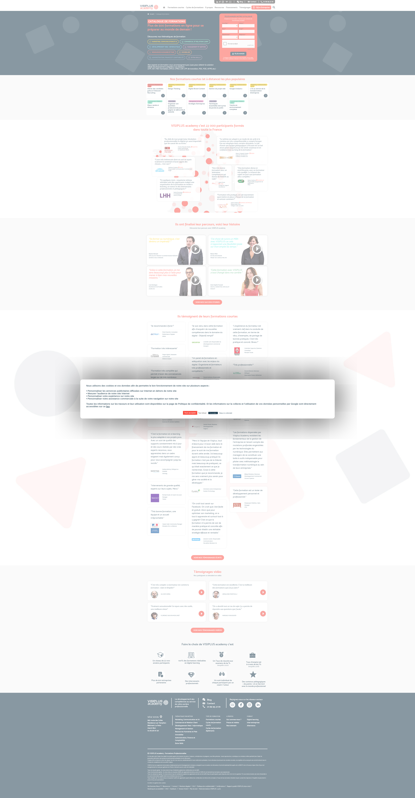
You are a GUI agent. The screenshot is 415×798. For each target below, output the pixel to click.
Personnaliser (213, 413)
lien (108, 406)
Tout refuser (202, 413)
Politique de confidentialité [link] (225, 413)
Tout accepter (190, 413)
